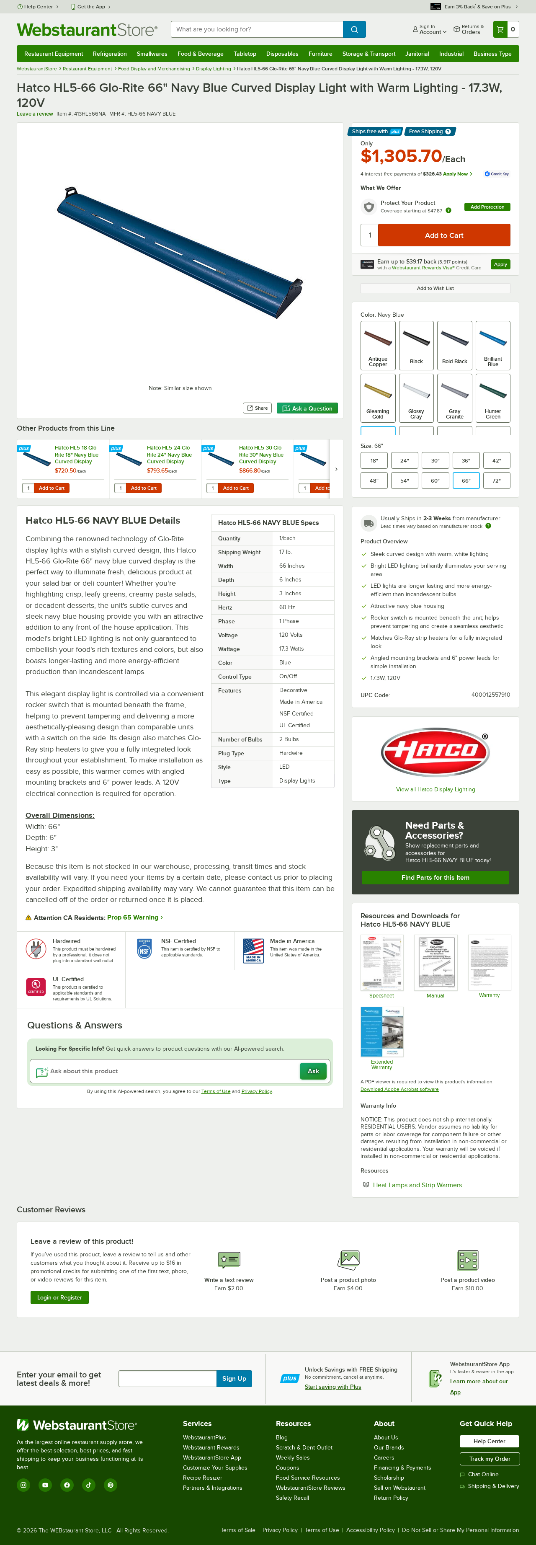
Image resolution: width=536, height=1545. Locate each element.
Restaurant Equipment (53, 53)
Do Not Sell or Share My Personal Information (460, 1530)
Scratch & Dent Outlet (304, 1447)
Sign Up (234, 1378)
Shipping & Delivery (493, 1486)
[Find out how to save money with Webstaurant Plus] (25, 449)
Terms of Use (216, 1091)
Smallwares (152, 53)
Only (367, 143)
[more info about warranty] (448, 211)
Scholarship (389, 1478)
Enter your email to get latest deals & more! (59, 1378)
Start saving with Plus (333, 1386)
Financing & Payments (402, 1468)
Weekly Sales (293, 1458)
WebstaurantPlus (204, 1437)
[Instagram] (23, 1485)
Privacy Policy (257, 1091)
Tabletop (245, 53)
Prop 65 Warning (132, 917)
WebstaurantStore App (212, 1458)
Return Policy (391, 1498)
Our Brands (389, 1447)
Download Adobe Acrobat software (400, 1089)
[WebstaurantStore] (86, 1424)
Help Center (38, 7)
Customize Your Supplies (215, 1468)
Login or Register (59, 1297)
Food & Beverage (201, 53)
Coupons (287, 1468)
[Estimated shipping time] (488, 526)
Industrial (451, 53)
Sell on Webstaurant (399, 1488)
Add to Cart (51, 488)
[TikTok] (88, 1485)
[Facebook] (67, 1485)
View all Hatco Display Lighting (435, 789)
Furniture (320, 53)
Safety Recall (292, 1498)
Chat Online (483, 1474)
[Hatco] (435, 752)
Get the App (91, 7)
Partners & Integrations (212, 1488)
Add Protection (488, 207)
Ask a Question (312, 408)
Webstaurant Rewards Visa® (423, 268)
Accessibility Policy (370, 1530)
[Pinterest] (110, 1485)
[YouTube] (45, 1485)
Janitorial (417, 53)
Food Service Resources (308, 1478)
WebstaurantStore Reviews (310, 1488)
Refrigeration (110, 53)
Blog (282, 1437)
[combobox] (257, 29)
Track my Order (489, 1458)
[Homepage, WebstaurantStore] (87, 29)
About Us (386, 1437)
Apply (502, 265)
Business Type (493, 53)
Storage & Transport (369, 53)
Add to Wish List (435, 288)
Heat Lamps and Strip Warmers (441, 1184)
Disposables (282, 53)
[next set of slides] (336, 469)
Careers (384, 1458)
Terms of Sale (238, 1530)
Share (261, 408)
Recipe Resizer (202, 1478)
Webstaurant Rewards (211, 1447)
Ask (313, 1071)
